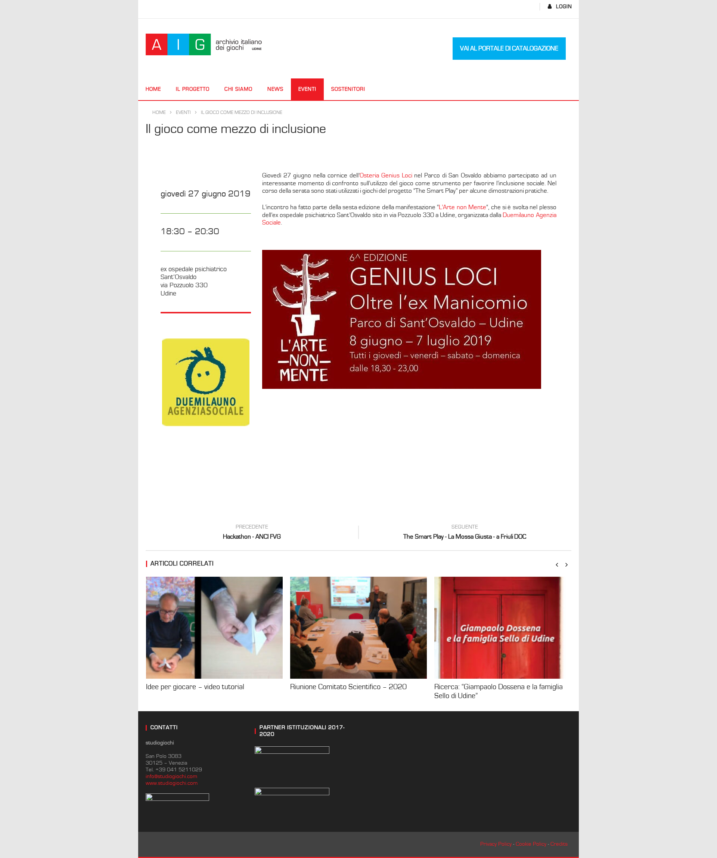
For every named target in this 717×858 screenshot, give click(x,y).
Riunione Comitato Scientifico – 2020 (348, 687)
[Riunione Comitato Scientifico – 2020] (358, 628)
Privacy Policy (496, 844)
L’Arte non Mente (462, 207)
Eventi (307, 89)
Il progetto (192, 89)
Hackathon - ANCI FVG (252, 533)
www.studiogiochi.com (172, 783)
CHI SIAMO (238, 89)
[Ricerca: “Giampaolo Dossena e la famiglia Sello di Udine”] (502, 628)
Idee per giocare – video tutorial (195, 687)
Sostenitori (348, 89)
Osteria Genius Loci (386, 175)
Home (153, 89)
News (275, 89)
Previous (150, 382)
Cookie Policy (531, 844)
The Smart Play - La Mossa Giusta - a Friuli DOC (464, 533)
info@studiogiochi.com (171, 776)
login (564, 7)
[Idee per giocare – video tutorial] (214, 628)
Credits (559, 844)
